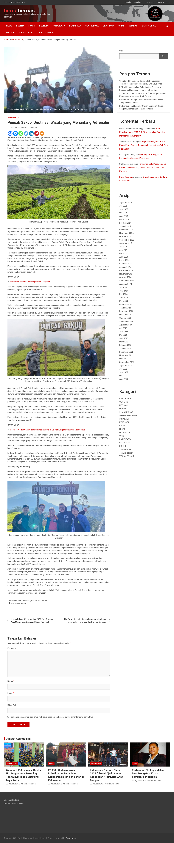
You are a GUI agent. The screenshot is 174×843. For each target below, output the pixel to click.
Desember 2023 (126, 311)
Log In (167, 2)
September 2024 (126, 280)
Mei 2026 (123, 212)
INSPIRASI (133, 26)
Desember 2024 (126, 270)
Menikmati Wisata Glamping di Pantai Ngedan (30, 282)
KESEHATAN (45, 33)
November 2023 (126, 314)
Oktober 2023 (125, 318)
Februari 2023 (125, 345)
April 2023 (123, 338)
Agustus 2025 (125, 243)
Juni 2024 (123, 291)
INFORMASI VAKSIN (128, 415)
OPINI (121, 26)
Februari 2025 (125, 263)
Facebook (138, 2)
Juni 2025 (123, 250)
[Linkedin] (31, 133)
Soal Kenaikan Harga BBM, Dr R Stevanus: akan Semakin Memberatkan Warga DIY (142, 132)
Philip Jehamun (30, 127)
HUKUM (31, 26)
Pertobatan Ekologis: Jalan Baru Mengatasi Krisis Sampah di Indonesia (148, 773)
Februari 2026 (125, 223)
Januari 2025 (125, 267)
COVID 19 (123, 402)
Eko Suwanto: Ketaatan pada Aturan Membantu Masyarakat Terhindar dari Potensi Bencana (85, 620)
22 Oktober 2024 (14, 127)
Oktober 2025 (125, 236)
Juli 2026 (123, 206)
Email (10, 693)
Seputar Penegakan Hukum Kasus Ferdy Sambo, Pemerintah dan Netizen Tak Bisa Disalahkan (143, 145)
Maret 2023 (124, 342)
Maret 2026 (124, 219)
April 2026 (123, 216)
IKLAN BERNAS (126, 412)
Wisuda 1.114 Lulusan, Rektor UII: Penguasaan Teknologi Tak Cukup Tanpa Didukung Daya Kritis (23, 775)
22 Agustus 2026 (13, 784)
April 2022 (123, 379)
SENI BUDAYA (92, 26)
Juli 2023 (123, 328)
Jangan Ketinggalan (18, 738)
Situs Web (11, 705)
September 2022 (126, 362)
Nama (10, 681)
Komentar (12, 648)
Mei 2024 (123, 294)
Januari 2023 (125, 348)
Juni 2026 (123, 209)
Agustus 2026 (125, 202)
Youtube (128, 2)
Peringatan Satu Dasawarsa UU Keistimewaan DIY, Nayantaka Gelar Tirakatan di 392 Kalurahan (142, 168)
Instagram (149, 2)
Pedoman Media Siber (14, 803)
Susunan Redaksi (11, 800)
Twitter (159, 2)
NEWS (9, 26)
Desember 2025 (126, 229)
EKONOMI (44, 26)
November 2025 (126, 233)
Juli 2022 (123, 369)
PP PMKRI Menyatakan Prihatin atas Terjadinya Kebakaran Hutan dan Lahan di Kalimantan (66, 775)
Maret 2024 (124, 301)
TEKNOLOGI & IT (27, 33)
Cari (121, 51)
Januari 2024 (125, 308)
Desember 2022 (126, 352)
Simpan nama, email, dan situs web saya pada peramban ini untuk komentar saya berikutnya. (52, 717)
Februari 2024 (125, 304)
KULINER (10, 33)
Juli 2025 (123, 246)
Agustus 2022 (125, 365)
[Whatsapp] (20, 133)
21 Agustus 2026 (139, 780)
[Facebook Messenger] (15, 133)
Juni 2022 (123, 372)
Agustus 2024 (125, 284)
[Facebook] (10, 133)
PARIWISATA (59, 26)
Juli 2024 (123, 287)
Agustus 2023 (125, 325)
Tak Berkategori (126, 453)
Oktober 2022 (125, 359)
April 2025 (123, 257)
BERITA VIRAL (149, 26)
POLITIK (20, 26)
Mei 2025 (123, 253)
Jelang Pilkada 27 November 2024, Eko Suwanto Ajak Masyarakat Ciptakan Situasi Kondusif (32, 620)
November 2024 (126, 274)
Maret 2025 (124, 260)
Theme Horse (39, 838)
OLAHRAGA (108, 26)
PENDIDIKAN (75, 26)
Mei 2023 (123, 335)
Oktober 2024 (125, 277)
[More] (42, 133)
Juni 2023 (123, 331)
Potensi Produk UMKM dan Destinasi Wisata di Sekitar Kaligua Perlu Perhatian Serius (47, 430)
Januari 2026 (125, 226)
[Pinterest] (36, 133)
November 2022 (126, 355)
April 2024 (123, 297)
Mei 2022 (123, 376)
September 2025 (126, 240)
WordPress (71, 838)
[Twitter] (26, 133)
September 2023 (126, 321)
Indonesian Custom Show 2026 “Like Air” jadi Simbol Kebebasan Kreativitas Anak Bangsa (106, 775)
